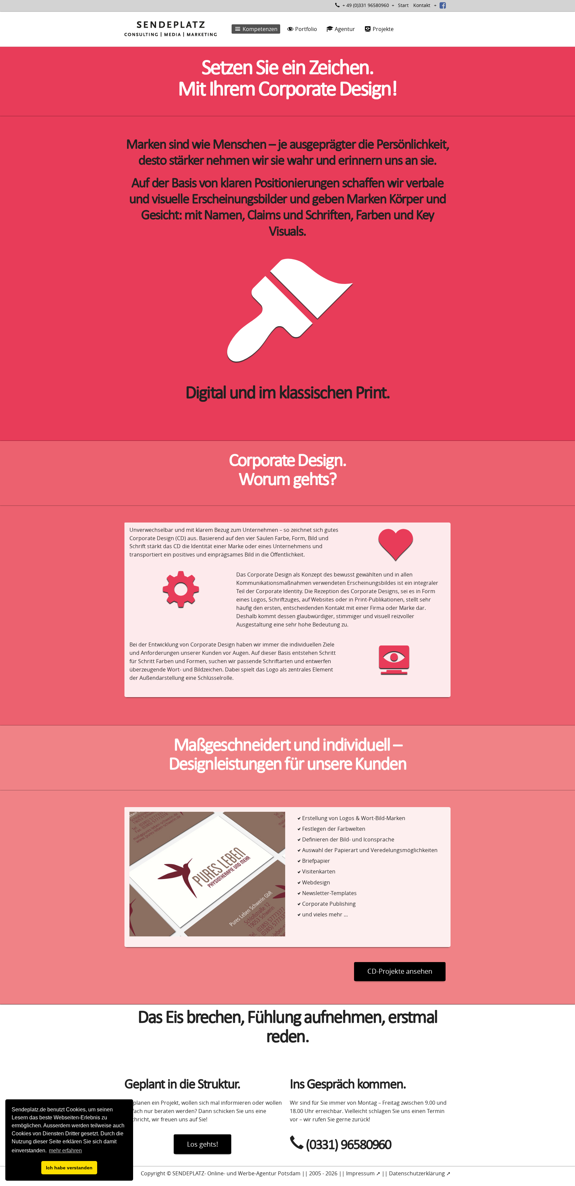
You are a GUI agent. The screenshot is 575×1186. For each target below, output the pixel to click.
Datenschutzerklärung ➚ (420, 1173)
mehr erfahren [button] (65, 1150)
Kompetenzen (259, 29)
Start (403, 5)
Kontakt (421, 5)
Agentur (344, 29)
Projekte (382, 29)
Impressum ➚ (363, 1173)
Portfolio (305, 29)
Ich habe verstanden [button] (69, 1167)
